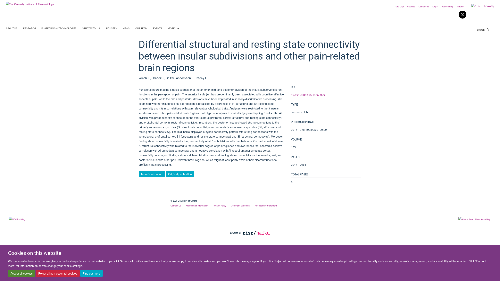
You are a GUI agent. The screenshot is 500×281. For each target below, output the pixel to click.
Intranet (460, 6)
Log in (435, 6)
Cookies (411, 6)
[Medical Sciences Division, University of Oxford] (85, 199)
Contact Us (176, 205)
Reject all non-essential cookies (57, 273)
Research (29, 28)
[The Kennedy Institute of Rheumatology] (30, 3)
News (126, 28)
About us (12, 28)
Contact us (424, 6)
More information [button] (151, 174)
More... (172, 28)
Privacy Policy (219, 205)
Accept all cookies (22, 273)
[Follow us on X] (462, 15)
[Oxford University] (479, 6)
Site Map (400, 6)
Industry (111, 28)
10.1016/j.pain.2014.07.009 (308, 95)
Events (157, 28)
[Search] (488, 29)
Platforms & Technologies (59, 28)
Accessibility (447, 6)
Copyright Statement (240, 205)
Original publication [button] (180, 174)
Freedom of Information (197, 205)
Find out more (91, 273)
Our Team (141, 28)
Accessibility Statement (266, 205)
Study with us (91, 28)
